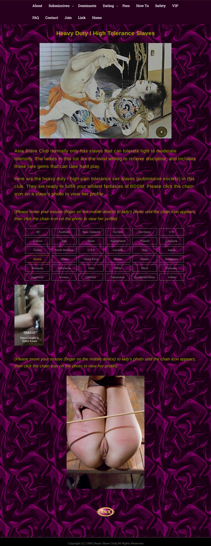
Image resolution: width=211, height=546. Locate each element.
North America (64, 250)
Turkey (37, 250)
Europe (118, 232)
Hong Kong (91, 259)
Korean (64, 277)
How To (142, 5)
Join (68, 17)
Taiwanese (117, 277)
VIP (175, 5)
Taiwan (144, 259)
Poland (144, 241)
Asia (145, 250)
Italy (64, 241)
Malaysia (37, 268)
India (91, 268)
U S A (91, 250)
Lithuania (171, 241)
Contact (51, 17)
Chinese (90, 277)
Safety (160, 5)
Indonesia (64, 268)
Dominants (87, 5)
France (37, 241)
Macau (118, 259)
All (37, 232)
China (64, 259)
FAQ (35, 17)
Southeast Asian (144, 277)
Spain (91, 241)
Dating (108, 5)
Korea (37, 259)
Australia (64, 232)
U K (171, 232)
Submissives (59, 5)
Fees (126, 5)
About (37, 5)
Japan (172, 250)
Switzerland (117, 241)
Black (144, 268)
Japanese (37, 277)
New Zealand (91, 232)
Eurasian (171, 268)
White (118, 268)
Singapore (171, 259)
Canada (118, 250)
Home (97, 17)
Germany (145, 232)
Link (82, 17)
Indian (172, 277)
